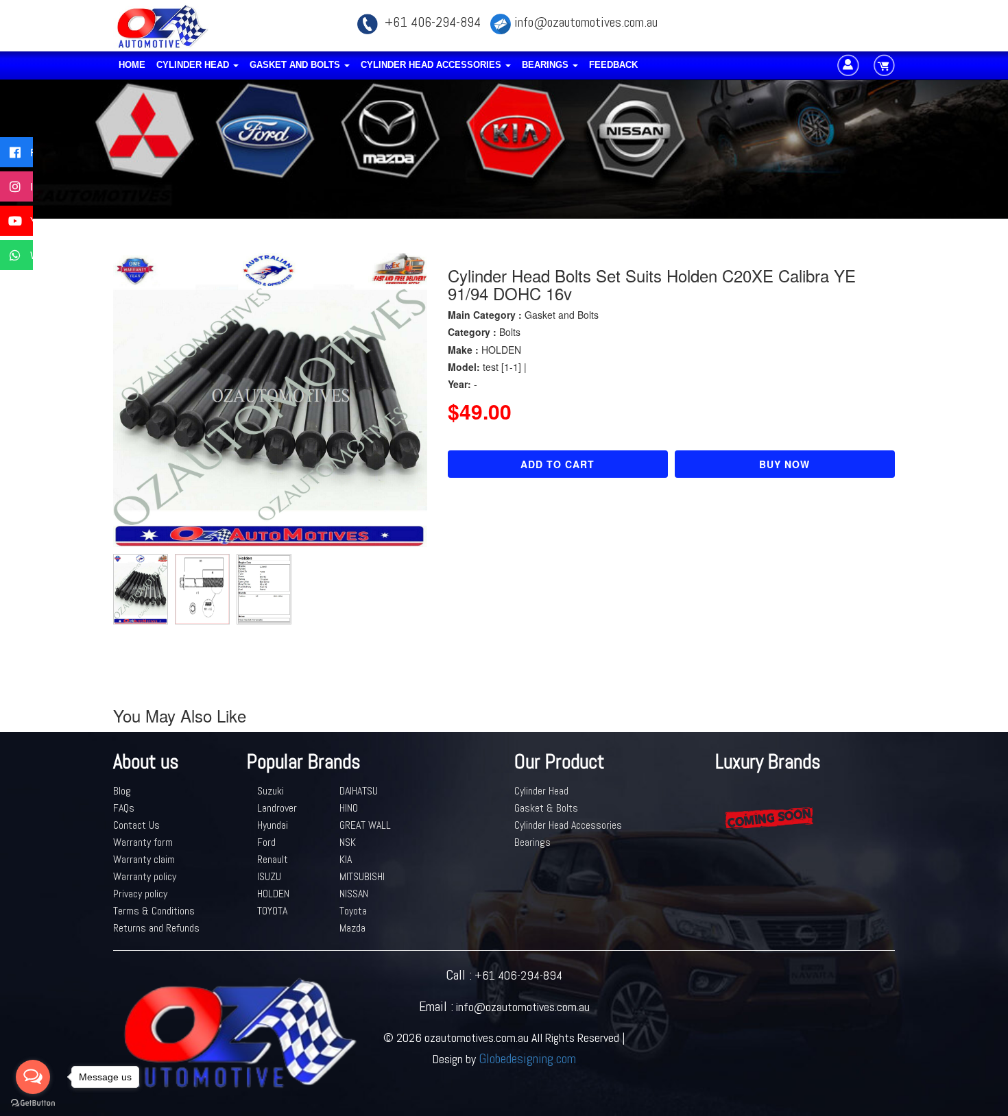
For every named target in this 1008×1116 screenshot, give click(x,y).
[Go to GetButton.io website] (33, 1102)
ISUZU (269, 876)
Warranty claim (144, 859)
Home (132, 65)
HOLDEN (273, 893)
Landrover (277, 808)
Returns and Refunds (156, 928)
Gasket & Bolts (546, 808)
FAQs (123, 808)
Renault (272, 859)
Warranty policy (144, 876)
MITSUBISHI (362, 876)
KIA (345, 859)
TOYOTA (272, 910)
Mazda (352, 928)
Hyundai (272, 825)
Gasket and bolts (296, 65)
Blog (122, 791)
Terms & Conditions (154, 910)
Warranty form (143, 842)
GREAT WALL (365, 825)
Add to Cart (557, 464)
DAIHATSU (358, 791)
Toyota (353, 910)
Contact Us (136, 825)
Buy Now (784, 464)
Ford (266, 842)
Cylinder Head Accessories (432, 65)
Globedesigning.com (527, 1058)
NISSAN (353, 893)
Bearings (546, 65)
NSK (347, 842)
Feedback (613, 65)
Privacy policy (140, 893)
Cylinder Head (194, 65)
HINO (348, 808)
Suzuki (270, 791)
